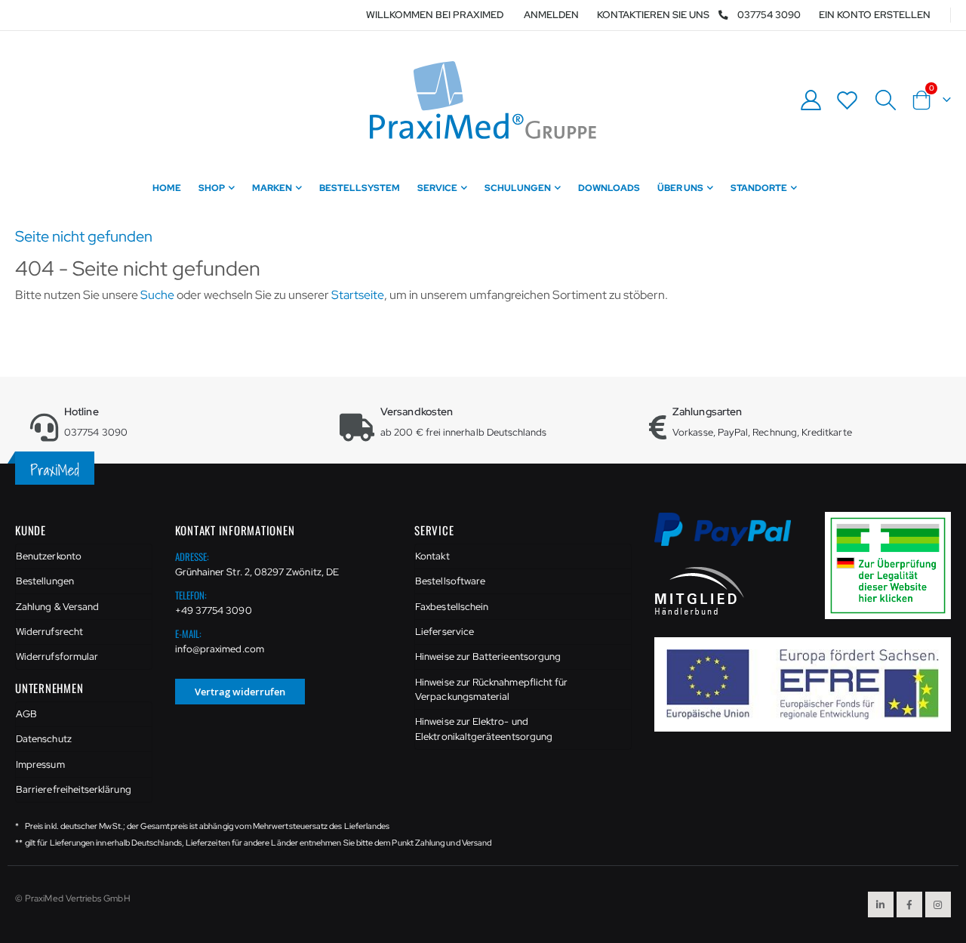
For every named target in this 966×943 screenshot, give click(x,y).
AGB (26, 713)
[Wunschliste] (847, 100)
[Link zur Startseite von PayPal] (732, 538)
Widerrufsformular (57, 656)
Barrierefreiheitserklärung (73, 789)
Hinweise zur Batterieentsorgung (488, 656)
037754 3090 (769, 14)
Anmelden (551, 14)
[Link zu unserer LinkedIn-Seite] (881, 904)
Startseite (357, 295)
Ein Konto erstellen (875, 14)
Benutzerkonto (49, 556)
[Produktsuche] (885, 100)
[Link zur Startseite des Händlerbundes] (699, 590)
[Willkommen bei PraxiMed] (483, 100)
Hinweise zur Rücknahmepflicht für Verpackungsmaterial (491, 690)
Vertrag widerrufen (240, 691)
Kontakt (432, 556)
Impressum (40, 764)
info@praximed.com (219, 649)
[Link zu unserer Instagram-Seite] (938, 904)
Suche (157, 295)
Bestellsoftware (450, 581)
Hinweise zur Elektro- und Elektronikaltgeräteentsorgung (483, 729)
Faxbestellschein (451, 606)
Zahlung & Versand (57, 606)
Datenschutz (44, 738)
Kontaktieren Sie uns (653, 14)
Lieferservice (444, 631)
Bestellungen (45, 581)
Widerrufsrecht (49, 631)
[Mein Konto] (810, 100)
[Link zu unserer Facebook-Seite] (909, 904)
